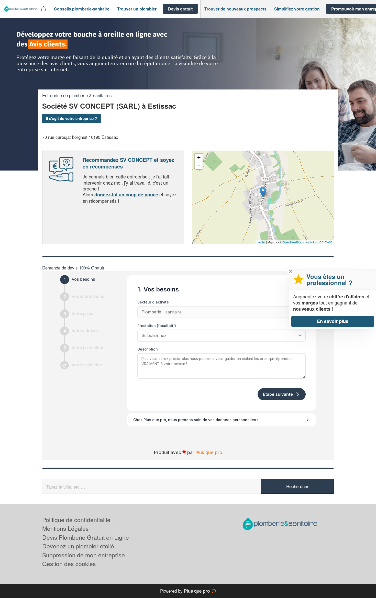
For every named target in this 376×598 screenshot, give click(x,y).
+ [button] (199, 157)
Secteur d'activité (153, 302)
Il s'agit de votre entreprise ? (71, 118)
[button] (81, 9)
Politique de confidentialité (76, 519)
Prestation (156, 325)
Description (147, 349)
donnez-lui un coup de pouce (126, 194)
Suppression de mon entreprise (83, 555)
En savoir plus (332, 321)
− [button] (199, 165)
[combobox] (219, 335)
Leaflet (261, 242)
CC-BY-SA (326, 242)
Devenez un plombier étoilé (78, 546)
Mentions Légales (65, 528)
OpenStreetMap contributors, (301, 242)
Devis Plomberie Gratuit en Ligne (85, 537)
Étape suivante (278, 394)
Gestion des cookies (69, 563)
